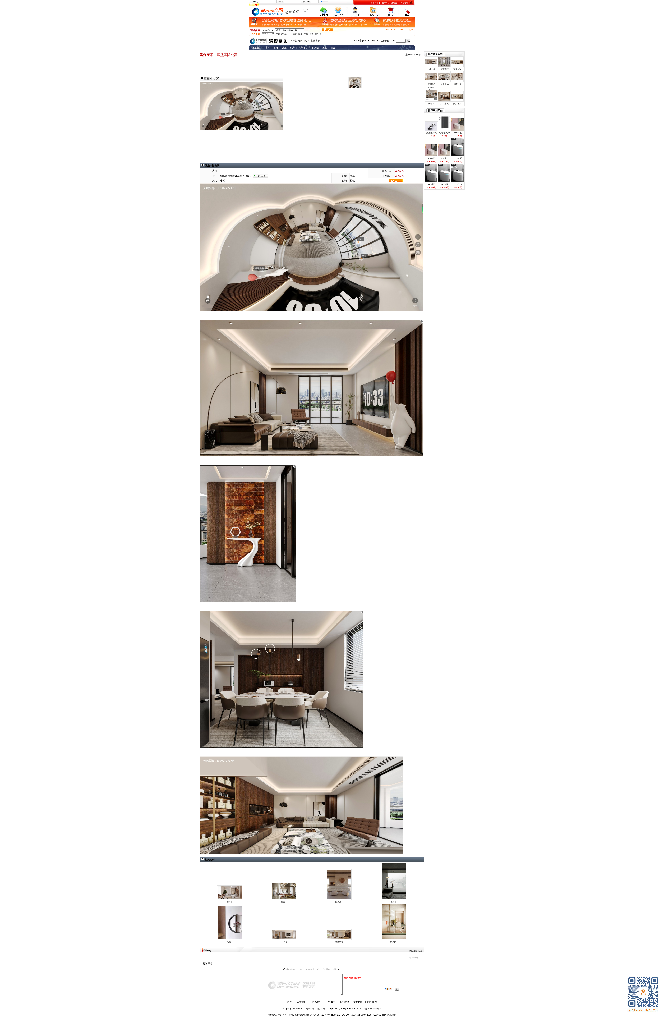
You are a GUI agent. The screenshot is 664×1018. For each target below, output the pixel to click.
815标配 (457, 158)
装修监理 (362, 20)
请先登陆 (413, 951)
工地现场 (353, 20)
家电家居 (396, 24)
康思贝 (318, 34)
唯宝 (300, 34)
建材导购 (334, 24)
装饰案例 (315, 40)
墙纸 (351, 24)
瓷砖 (341, 24)
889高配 (431, 158)
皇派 (306, 34)
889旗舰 (444, 158)
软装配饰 (395, 20)
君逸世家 (339, 942)
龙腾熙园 (457, 84)
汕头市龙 (444, 103)
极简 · (230, 942)
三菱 (278, 34)
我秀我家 (404, 20)
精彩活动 (284, 20)
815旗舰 (457, 184)
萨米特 (284, 34)
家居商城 (387, 24)
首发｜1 (284, 902)
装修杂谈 (334, 20)
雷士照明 (293, 34)
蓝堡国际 (444, 84)
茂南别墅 (444, 69)
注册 (420, 951)
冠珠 (312, 34)
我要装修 (302, 24)
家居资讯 (266, 20)
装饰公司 (285, 24)
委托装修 (261, 176)
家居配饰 (405, 24)
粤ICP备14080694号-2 (370, 1008)
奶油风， (393, 942)
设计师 (293, 24)
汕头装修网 (391, 1015)
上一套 (409, 54)
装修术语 (344, 20)
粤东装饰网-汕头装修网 (317, 1008)
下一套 (417, 54)
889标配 (457, 132)
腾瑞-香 (431, 103)
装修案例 (266, 24)
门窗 (356, 24)
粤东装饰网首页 (298, 40)
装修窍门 (293, 20)
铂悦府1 (431, 84)
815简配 (431, 184)
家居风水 (276, 24)
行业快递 (302, 20)
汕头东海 (457, 103)
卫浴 (360, 24)
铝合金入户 (444, 132)
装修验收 (387, 20)
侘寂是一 (339, 902)
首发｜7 (230, 902)
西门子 (265, 34)
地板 (346, 24)
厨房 (365, 24)
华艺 (272, 34)
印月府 (284, 942)
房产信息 (275, 20)
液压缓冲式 (431, 132)
